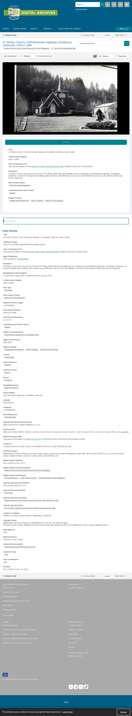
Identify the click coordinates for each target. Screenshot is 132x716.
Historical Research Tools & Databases (52, 478)
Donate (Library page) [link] (10, 625)
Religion (12, 193)
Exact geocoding (10, 417)
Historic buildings (37, 201)
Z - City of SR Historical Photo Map (64, 48)
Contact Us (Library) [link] (75, 630)
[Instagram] (81, 687)
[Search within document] (126, 43)
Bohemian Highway (11, 388)
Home (6, 28)
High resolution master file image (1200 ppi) (20, 547)
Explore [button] (47, 28)
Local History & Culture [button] (69, 28)
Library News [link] (73, 634)
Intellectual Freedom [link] (10, 610)
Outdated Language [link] (10, 596)
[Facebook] (76, 687)
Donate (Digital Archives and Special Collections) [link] (19, 630)
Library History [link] (8, 605)
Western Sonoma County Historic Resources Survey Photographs (26, 48)
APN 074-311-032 (33, 439)
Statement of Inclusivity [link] (11, 592)
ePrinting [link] (72, 647)
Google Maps (22, 259)
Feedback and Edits (75, 656)
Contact (66, 702)
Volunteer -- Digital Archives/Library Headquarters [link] (20, 638)
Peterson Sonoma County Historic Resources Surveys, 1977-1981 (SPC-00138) (31, 500)
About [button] (33, 28)
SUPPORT (6, 622)
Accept (123, 712)
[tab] (66, 142)
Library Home (19, 28)
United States (9, 357)
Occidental (8, 380)
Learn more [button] (67, 712)
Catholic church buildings (54, 201)
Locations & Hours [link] (75, 625)
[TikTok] (86, 687)
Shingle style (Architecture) (19, 201)
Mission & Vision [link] (8, 588)
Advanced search (81, 9)
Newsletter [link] (72, 643)
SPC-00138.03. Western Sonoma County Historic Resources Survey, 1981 (30, 508)
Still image (8, 290)
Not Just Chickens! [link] (75, 638)
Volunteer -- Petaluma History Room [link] (15, 634)
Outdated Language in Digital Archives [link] (16, 601)
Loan (6, 554)
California (8, 365)
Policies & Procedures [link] (76, 588)
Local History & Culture (28, 478)
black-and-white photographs (20, 185)
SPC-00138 (8, 493)
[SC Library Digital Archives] (31, 12)
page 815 (125, 432)
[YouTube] (71, 687)
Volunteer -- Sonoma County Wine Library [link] (17, 643)
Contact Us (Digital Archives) (78, 653)
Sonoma (7, 373)
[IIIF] (95, 56)
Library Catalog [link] (8, 615)
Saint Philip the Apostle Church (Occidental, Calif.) (22, 335)
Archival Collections (11, 478)
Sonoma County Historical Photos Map (48, 166)
